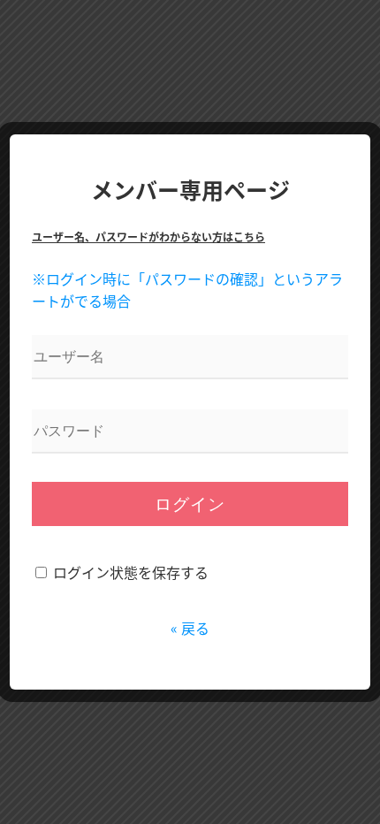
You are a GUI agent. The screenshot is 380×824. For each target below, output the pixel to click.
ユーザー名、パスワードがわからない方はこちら (148, 236)
